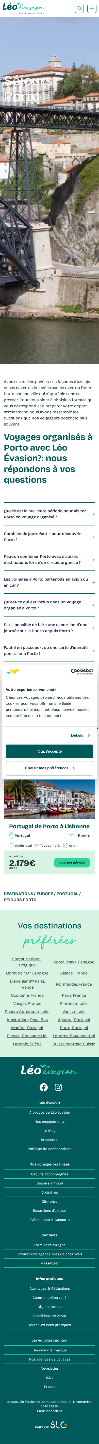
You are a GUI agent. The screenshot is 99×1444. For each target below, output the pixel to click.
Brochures (49, 1139)
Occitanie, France (27, 995)
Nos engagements (49, 1121)
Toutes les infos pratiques (49, 1324)
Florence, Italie (74, 1003)
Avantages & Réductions (49, 1288)
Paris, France (74, 995)
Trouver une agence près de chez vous (49, 1254)
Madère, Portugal (27, 1027)
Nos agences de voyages (49, 1359)
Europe (45, 893)
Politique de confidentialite (50, 1148)
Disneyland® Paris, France (27, 984)
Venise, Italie (74, 1011)
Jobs (49, 1377)
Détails (77, 735)
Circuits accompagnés (49, 1174)
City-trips (49, 1201)
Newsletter (50, 1368)
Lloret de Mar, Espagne (27, 973)
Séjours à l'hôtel (50, 1183)
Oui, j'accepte (50, 751)
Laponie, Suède (27, 1044)
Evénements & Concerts (49, 1219)
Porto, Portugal (74, 1027)
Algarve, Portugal (74, 1019)
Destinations (18, 893)
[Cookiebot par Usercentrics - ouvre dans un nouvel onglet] (71, 671)
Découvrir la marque (49, 1350)
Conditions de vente (49, 1315)
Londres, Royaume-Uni (74, 1035)
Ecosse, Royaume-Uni (27, 1035)
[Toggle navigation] (91, 8)
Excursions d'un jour (49, 1210)
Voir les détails (72, 862)
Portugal (67, 893)
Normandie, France (74, 984)
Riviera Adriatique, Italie (27, 1011)
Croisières (49, 1192)
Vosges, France (27, 1003)
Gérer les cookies (49, 1410)
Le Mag (49, 1130)
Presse (49, 1386)
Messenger (49, 1263)
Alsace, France (74, 973)
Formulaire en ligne (49, 1244)
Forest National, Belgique (27, 962)
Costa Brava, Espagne (73, 962)
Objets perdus (49, 1306)
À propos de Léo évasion (49, 1112)
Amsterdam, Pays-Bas (27, 1019)
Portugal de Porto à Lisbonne (49, 826)
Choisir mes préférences (46, 768)
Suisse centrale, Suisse (74, 1044)
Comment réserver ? (49, 1297)
